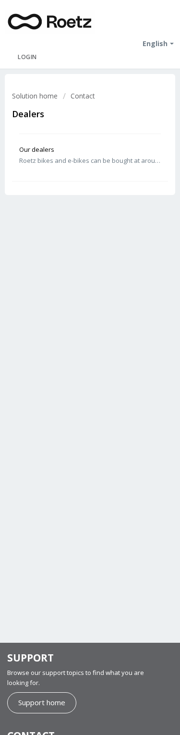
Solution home (36, 95)
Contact (83, 95)
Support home (41, 702)
